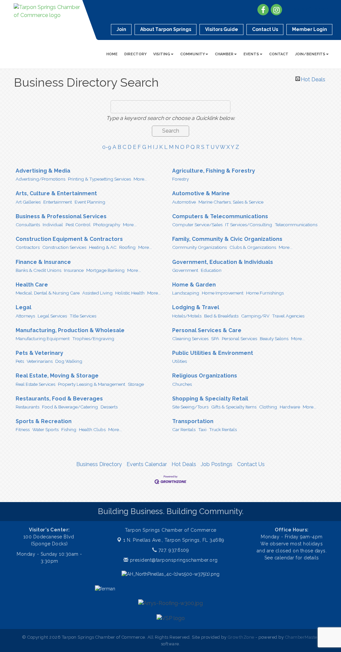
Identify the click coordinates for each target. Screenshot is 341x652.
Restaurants (27, 406)
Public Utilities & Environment (212, 353)
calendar (285, 557)
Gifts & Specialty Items (233, 406)
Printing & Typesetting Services (99, 179)
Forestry (180, 179)
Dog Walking (68, 361)
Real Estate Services (35, 384)
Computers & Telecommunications (220, 216)
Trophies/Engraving (93, 338)
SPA (215, 338)
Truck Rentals (223, 429)
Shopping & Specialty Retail (210, 398)
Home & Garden (194, 285)
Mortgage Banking (105, 270)
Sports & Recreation (44, 421)
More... (140, 179)
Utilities (179, 361)
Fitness (23, 429)
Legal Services (52, 316)
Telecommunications (296, 224)
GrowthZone (241, 637)
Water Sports (45, 429)
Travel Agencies (288, 316)
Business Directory (99, 464)
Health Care (32, 285)
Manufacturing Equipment (43, 338)
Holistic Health (130, 293)
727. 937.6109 (173, 550)
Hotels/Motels (186, 316)
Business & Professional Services (61, 216)
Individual (53, 224)
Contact (278, 54)
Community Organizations (199, 247)
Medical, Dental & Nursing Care (48, 293)
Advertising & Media (43, 171)
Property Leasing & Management (91, 384)
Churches (182, 384)
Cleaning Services (190, 338)
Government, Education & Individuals (222, 262)
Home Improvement (222, 293)
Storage (136, 384)
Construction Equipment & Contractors (69, 239)
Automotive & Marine (201, 193)
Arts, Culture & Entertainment (56, 193)
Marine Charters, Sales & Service (230, 202)
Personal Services (239, 338)
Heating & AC (103, 247)
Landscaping (185, 293)
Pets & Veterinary (39, 353)
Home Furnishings (265, 293)
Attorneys (25, 316)
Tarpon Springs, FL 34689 (173, 540)
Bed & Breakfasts (221, 316)
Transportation (192, 421)
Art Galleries (28, 202)
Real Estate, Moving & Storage (57, 375)
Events (251, 54)
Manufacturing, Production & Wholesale (70, 330)
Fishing (68, 429)
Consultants (28, 224)
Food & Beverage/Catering (70, 406)
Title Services (83, 316)
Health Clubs (92, 429)
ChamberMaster (302, 637)
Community (192, 54)
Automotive (184, 202)
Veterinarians (40, 361)
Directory (135, 54)
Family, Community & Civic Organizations (227, 239)
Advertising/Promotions (40, 179)
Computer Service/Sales (197, 224)
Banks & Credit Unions (38, 270)
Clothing (268, 406)
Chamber (224, 54)
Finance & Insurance (43, 262)
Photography (106, 224)
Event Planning (90, 202)
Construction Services (64, 247)
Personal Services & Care (206, 330)
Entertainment (57, 202)
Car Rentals (183, 429)
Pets (20, 361)
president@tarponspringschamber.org (173, 560)
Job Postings (216, 464)
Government (185, 270)
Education (211, 270)
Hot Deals (313, 78)
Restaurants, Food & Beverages (59, 398)
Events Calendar (147, 464)
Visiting (161, 54)
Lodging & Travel (195, 307)
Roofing (127, 247)
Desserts (109, 406)
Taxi (202, 429)
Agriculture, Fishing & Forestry (213, 171)
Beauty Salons (274, 338)
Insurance (74, 270)
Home (112, 54)
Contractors (28, 247)
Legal (23, 307)
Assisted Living (97, 293)
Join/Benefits (310, 54)
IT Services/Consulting (248, 224)
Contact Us (251, 464)
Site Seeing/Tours (190, 406)
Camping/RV (255, 316)
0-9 (106, 147)
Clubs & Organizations (252, 247)
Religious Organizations (204, 375)
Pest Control (78, 224)
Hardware (290, 406)
